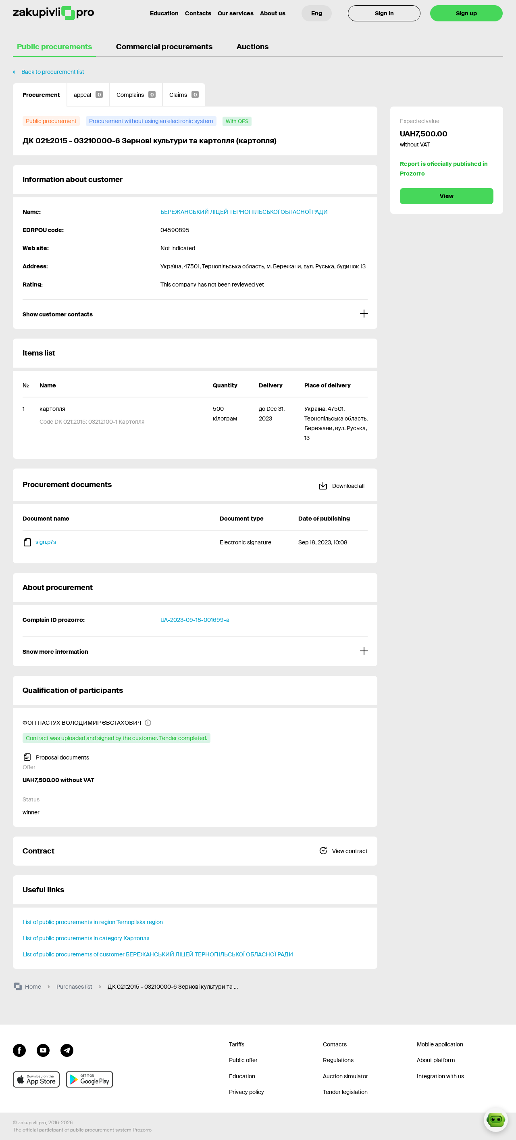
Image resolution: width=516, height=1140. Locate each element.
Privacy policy (246, 1092)
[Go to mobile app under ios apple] (36, 1079)
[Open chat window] (496, 1120)
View (447, 196)
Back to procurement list (52, 71)
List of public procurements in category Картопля (86, 938)
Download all (347, 485)
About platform (436, 1060)
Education (164, 13)
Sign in (384, 13)
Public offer (243, 1060)
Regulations (338, 1060)
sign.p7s (45, 542)
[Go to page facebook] (19, 1049)
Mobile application (440, 1044)
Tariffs (236, 1044)
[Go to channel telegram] (66, 1049)
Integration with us (440, 1076)
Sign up (466, 13)
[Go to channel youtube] (43, 1049)
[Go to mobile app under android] (89, 1079)
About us (272, 13)
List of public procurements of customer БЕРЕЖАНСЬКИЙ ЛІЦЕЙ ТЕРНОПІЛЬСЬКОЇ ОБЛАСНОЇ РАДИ (158, 954)
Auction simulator (345, 1076)
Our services (236, 13)
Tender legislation (345, 1092)
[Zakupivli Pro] (53, 13)
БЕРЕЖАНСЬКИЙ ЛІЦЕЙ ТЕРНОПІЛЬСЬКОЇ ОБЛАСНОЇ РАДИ (244, 211)
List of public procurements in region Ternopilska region (93, 922)
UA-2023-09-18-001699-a (194, 619)
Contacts (198, 13)
